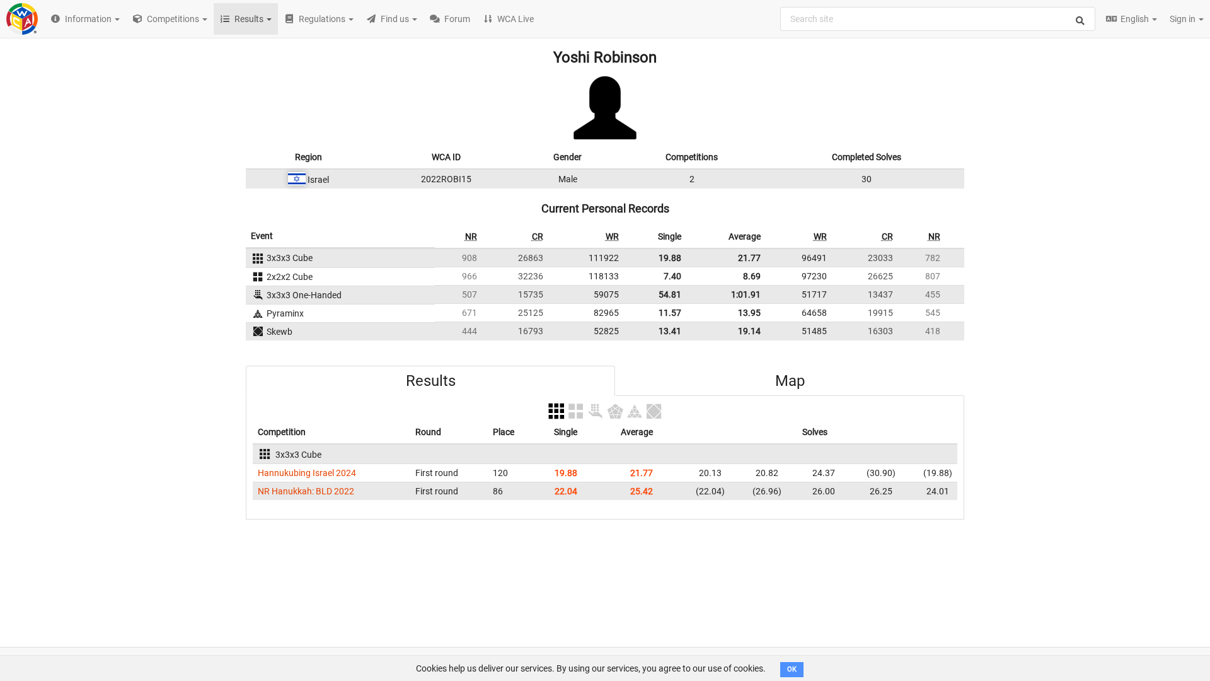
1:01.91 (746, 294)
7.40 (672, 276)
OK (792, 669)
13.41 (670, 331)
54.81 (670, 294)
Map (790, 381)
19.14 (749, 331)
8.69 (752, 276)
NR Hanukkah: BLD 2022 (306, 491)
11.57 (670, 313)
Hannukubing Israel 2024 (307, 473)
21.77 (749, 258)
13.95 (749, 313)
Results (431, 381)
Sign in (1183, 19)
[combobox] (937, 19)
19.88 (670, 258)
